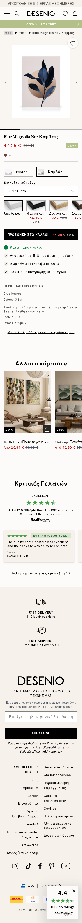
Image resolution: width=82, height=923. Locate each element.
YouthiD (32, 824)
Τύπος (33, 780)
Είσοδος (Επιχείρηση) (21, 853)
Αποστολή (40, 733)
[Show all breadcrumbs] (8, 33)
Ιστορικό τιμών (15, 323)
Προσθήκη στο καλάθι (41, 235)
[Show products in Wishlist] (65, 13)
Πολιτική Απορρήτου (47, 751)
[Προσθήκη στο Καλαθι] (47, 429)
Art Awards (30, 845)
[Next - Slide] (76, 81)
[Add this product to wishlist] (72, 42)
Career (33, 796)
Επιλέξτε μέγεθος (20, 182)
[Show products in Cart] (75, 13)
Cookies (50, 809)
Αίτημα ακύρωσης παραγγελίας (57, 825)
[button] (62, 902)
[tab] (10, 128)
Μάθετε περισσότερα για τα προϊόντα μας (41, 332)
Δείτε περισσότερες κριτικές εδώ (41, 573)
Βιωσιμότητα (28, 803)
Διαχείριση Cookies (59, 835)
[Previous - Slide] (5, 81)
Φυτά (23, 33)
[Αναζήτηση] (17, 13)
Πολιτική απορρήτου (59, 816)
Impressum (30, 788)
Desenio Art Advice (58, 767)
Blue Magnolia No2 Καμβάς (53, 33)
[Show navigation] (7, 13)
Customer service (57, 775)
